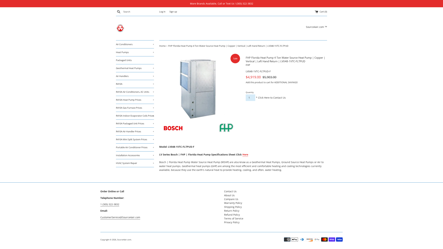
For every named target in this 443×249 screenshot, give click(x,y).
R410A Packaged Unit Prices (135, 123)
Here (245, 154)
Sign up (173, 11)
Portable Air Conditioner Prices (135, 147)
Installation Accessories (135, 155)
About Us (229, 195)
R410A (135, 83)
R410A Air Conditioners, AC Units (135, 91)
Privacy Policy (231, 222)
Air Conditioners (135, 44)
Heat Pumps (135, 52)
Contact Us (230, 191)
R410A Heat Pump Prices (135, 99)
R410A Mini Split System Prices (135, 139)
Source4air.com (124, 239)
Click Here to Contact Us (272, 97)
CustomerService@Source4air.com (120, 217)
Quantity (250, 92)
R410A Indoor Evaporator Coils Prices (135, 115)
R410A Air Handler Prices (135, 131)
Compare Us (231, 199)
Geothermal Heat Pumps (135, 68)
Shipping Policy (233, 207)
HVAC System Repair (135, 163)
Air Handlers (135, 76)
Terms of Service (233, 218)
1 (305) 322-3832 (109, 204)
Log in (162, 11)
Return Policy (231, 210)
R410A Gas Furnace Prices (135, 107)
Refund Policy (232, 214)
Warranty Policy (233, 203)
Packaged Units (124, 60)
